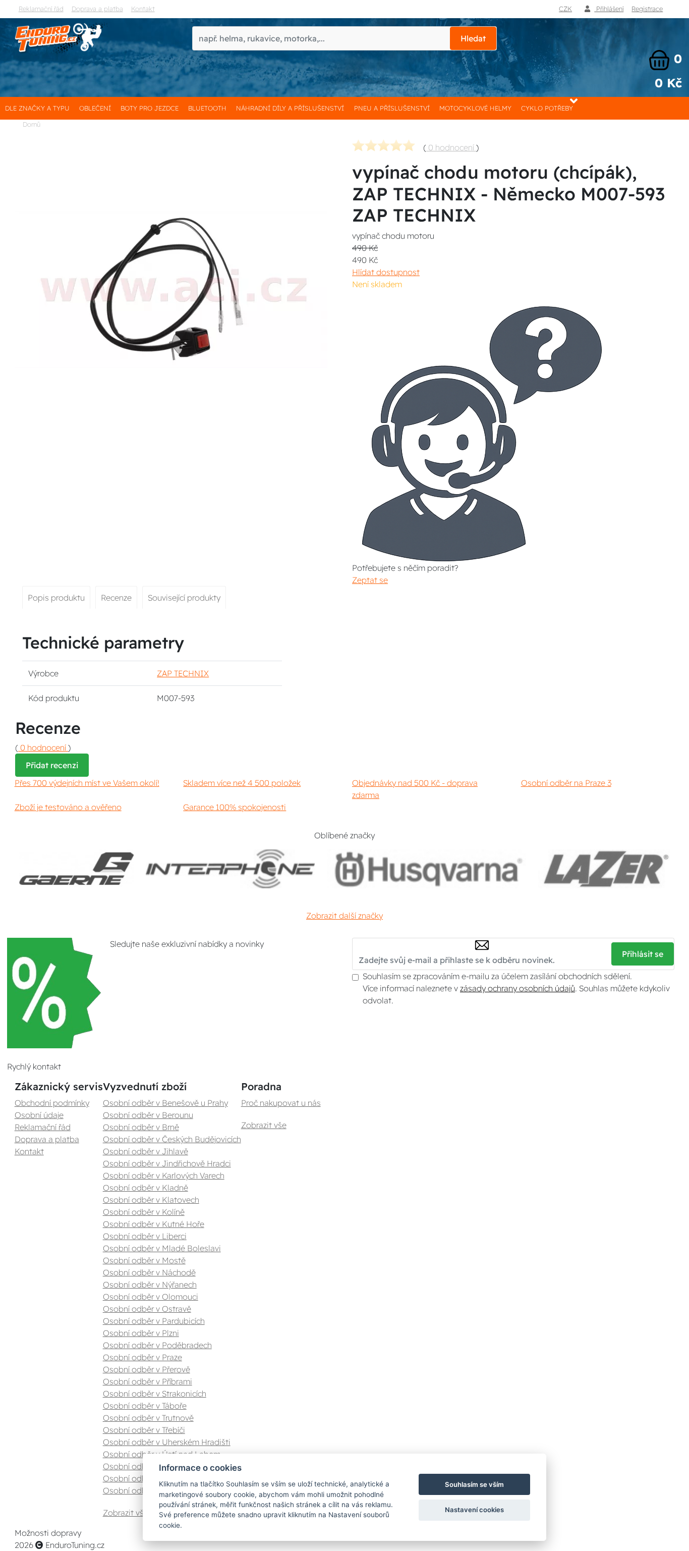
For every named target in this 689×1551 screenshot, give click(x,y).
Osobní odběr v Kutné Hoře (153, 1224)
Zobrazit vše (125, 1513)
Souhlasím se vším (474, 1484)
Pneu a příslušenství (392, 108)
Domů (31, 124)
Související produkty (184, 598)
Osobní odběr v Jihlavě (145, 1151)
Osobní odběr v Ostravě (147, 1309)
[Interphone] (230, 868)
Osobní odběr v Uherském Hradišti (167, 1442)
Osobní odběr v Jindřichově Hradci (167, 1163)
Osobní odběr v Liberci (145, 1236)
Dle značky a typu (37, 108)
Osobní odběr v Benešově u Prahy (165, 1103)
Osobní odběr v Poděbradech (157, 1345)
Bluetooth (207, 108)
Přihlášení (608, 9)
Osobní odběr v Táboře (145, 1406)
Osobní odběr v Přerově (146, 1369)
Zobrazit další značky (344, 916)
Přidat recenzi (52, 765)
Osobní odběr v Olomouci (150, 1297)
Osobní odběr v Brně (141, 1127)
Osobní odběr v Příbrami (147, 1381)
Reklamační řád (41, 9)
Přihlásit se (642, 954)
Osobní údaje (39, 1115)
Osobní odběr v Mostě (144, 1260)
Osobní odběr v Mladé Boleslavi (162, 1248)
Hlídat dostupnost (386, 272)
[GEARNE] (76, 868)
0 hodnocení (451, 147)
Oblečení (95, 108)
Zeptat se (370, 580)
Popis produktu (56, 598)
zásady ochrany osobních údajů (517, 988)
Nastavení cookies (474, 1510)
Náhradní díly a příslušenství (290, 108)
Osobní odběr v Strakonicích (154, 1393)
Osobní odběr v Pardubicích (154, 1321)
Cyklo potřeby (547, 108)
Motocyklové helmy (475, 108)
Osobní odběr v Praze (142, 1357)
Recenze (116, 598)
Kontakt (143, 9)
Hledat (473, 38)
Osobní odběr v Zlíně (141, 1478)
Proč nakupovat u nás (281, 1103)
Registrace (647, 9)
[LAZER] (604, 868)
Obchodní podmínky (52, 1103)
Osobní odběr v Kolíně (144, 1212)
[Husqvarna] (426, 868)
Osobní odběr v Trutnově (148, 1418)
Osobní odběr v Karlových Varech (163, 1175)
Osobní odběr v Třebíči (144, 1430)
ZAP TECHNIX (183, 673)
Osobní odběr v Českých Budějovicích (172, 1139)
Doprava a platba (97, 9)
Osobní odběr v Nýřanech (150, 1284)
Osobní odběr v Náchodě (149, 1272)
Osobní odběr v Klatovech (151, 1200)
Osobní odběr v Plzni (141, 1333)
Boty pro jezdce (150, 108)
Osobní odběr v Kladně (145, 1188)
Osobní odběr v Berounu (148, 1115)
